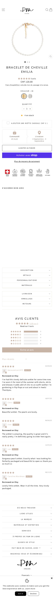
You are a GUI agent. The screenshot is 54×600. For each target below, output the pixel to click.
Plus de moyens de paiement (27, 161)
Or (23, 96)
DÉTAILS (27, 275)
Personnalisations (27, 280)
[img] (8, 366)
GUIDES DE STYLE (26, 542)
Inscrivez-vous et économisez (26, 554)
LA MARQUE (26, 519)
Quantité (27, 104)
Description (27, 270)
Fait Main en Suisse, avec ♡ (26, 548)
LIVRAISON (27, 294)
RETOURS (27, 304)
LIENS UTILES (26, 513)
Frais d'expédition (13, 85)
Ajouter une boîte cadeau (29, 123)
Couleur (27, 91)
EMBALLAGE (27, 299)
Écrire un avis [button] (27, 350)
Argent (30, 96)
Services (26, 531)
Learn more (30, 588)
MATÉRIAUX (27, 285)
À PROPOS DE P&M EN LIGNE (26, 536)
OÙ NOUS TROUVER (26, 508)
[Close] (51, 578)
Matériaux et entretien (26, 525)
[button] (24, 78)
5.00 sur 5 (34, 323)
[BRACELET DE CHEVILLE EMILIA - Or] (4, 255)
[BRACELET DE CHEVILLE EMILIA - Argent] (6, 255)
